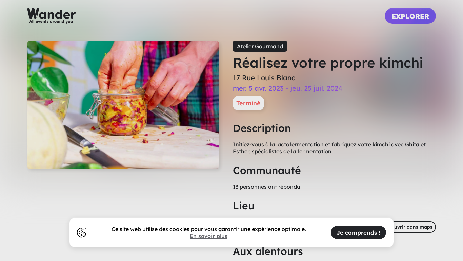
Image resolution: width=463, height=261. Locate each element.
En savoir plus (208, 235)
